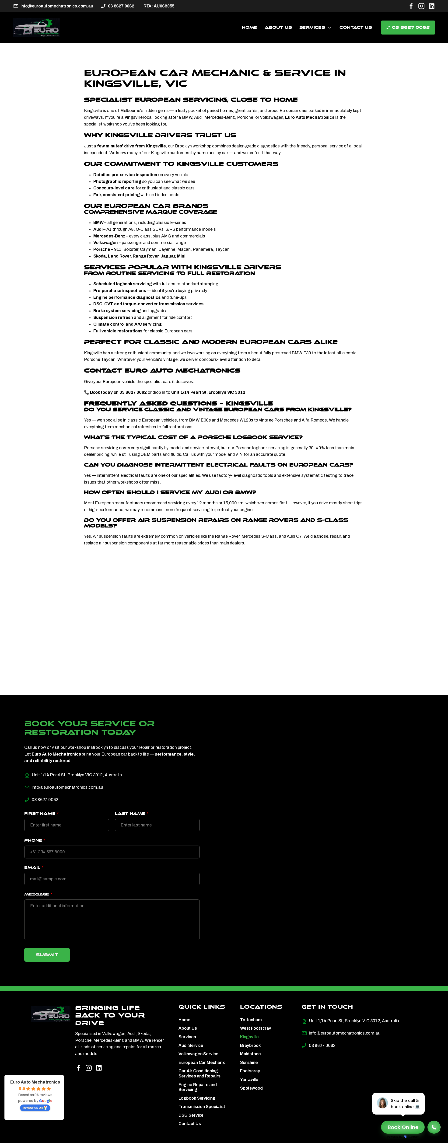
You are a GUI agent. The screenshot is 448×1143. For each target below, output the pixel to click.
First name (41, 813)
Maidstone (250, 1054)
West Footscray (255, 1028)
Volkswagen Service (198, 1054)
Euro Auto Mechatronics (35, 1082)
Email (33, 867)
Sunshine (249, 1062)
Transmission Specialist (201, 1106)
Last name (131, 813)
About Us (278, 27)
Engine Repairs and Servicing (197, 1087)
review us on (33, 1107)
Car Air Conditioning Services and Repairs (199, 1073)
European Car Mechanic (201, 1062)
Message (38, 894)
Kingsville (249, 1037)
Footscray (250, 1071)
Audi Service (190, 1045)
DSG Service (190, 1115)
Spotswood (251, 1088)
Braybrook (250, 1045)
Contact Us (356, 27)
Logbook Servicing (196, 1098)
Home (249, 27)
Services (312, 27)
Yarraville (249, 1079)
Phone (34, 840)
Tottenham (251, 1020)
